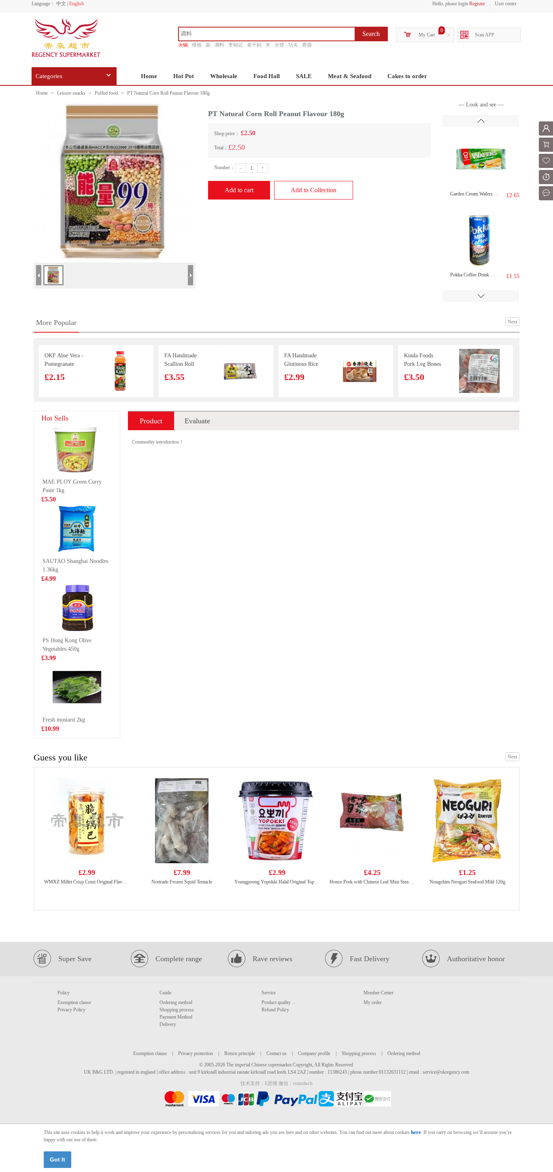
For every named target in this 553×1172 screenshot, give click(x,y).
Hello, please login (450, 3)
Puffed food (106, 93)
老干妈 (254, 45)
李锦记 (235, 45)
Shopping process (177, 1010)
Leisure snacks (71, 93)
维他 (197, 45)
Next (512, 322)
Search (371, 33)
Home (149, 76)
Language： (43, 3)
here (416, 1132)
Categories (49, 76)
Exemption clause (74, 1002)
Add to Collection (313, 190)
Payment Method (176, 1017)
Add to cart (239, 190)
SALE (304, 76)
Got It (57, 1159)
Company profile (314, 1053)
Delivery (168, 1024)
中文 (61, 3)
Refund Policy (275, 1010)
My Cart (427, 35)
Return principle (239, 1053)
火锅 (183, 45)
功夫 (293, 45)
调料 (219, 45)
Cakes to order (407, 76)
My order (373, 1002)
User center (506, 3)
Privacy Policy (71, 1010)
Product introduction (151, 423)
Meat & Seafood (349, 76)
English (76, 3)
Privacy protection (195, 1053)
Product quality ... (279, 1002)
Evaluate (197, 421)
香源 (307, 45)
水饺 (279, 45)
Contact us (276, 1053)
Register (477, 3)
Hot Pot (183, 76)
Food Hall (266, 76)
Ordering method (176, 1002)
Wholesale (223, 76)
